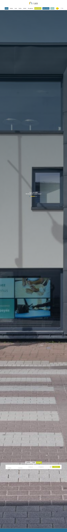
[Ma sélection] (61, 8)
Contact (52, 8)
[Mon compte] (62, 8)
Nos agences (30, 8)
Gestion (24, 8)
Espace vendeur (46, 8)
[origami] (33, 2)
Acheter (11, 8)
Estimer (6, 8)
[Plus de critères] (51, 467)
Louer (16, 8)
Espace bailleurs (38, 8)
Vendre (20, 8)
